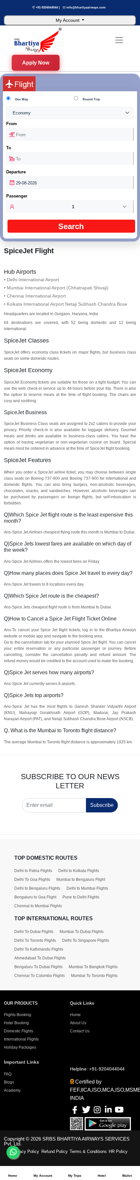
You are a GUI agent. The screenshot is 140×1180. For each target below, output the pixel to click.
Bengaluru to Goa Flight (35, 897)
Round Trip (91, 99)
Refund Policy (54, 1151)
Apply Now (35, 61)
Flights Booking (17, 1014)
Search (71, 226)
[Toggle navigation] (119, 40)
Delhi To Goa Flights (32, 879)
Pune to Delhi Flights (81, 897)
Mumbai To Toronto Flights (94, 975)
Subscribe (102, 805)
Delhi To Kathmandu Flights (38, 949)
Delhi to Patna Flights (33, 870)
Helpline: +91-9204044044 (97, 1068)
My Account (68, 20)
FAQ (7, 1074)
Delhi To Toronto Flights (35, 940)
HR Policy (118, 1151)
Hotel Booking (16, 1023)
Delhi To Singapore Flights (85, 940)
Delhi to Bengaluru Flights (37, 888)
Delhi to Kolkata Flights (78, 870)
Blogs (9, 1082)
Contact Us (80, 1031)
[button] (70, 206)
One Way (21, 99)
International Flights (21, 1039)
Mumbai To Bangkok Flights (93, 967)
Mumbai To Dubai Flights (82, 931)
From (11, 123)
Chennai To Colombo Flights (39, 975)
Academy (12, 1090)
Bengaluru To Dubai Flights (38, 967)
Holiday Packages (20, 1047)
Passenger (16, 196)
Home (75, 1014)
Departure (16, 171)
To (8, 147)
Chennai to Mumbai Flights (38, 906)
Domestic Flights (18, 1031)
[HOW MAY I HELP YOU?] (13, 1152)
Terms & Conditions (88, 1151)
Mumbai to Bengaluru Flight (80, 879)
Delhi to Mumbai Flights (87, 888)
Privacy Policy (25, 1151)
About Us (78, 1023)
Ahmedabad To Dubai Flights (40, 958)
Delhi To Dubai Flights (33, 931)
